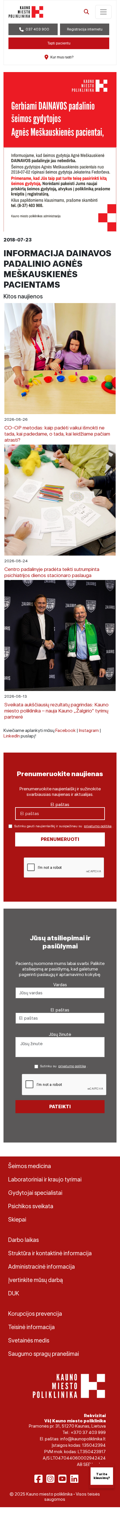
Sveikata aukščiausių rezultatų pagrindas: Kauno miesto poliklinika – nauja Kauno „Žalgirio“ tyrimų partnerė (56, 710)
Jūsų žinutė (60, 1034)
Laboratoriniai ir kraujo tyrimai (45, 1179)
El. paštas (60, 804)
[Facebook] (38, 1478)
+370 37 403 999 (88, 1432)
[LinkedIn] (74, 1478)
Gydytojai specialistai (35, 1192)
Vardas (60, 984)
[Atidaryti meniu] (103, 12)
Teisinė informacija (31, 1327)
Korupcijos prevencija (35, 1313)
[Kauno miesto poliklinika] (25, 12)
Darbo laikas (23, 1239)
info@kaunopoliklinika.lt (83, 1439)
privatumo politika (98, 826)
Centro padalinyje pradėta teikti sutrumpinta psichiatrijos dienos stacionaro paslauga (51, 572)
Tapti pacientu (58, 43)
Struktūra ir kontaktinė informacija (50, 1253)
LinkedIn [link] (11, 736)
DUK (13, 1293)
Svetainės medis (28, 1340)
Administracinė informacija (41, 1266)
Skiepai (17, 1219)
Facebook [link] (65, 730)
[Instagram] (50, 1478)
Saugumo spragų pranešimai (43, 1353)
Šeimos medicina (29, 1166)
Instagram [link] (89, 730)
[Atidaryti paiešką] (86, 12)
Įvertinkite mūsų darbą (35, 1279)
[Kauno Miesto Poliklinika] (69, 1385)
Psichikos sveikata (30, 1206)
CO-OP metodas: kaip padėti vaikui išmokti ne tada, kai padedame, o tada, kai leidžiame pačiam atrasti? (57, 434)
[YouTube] (62, 1478)
